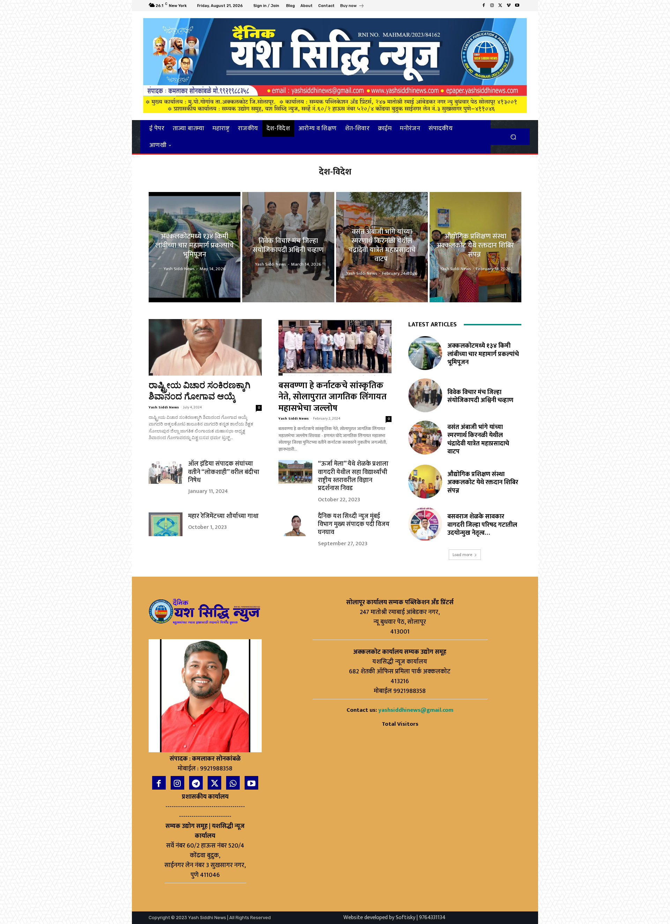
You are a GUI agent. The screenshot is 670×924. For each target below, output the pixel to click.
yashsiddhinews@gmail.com (415, 710)
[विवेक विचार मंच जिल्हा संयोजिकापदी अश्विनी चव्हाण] (288, 247)
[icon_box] (352, 6)
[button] (513, 136)
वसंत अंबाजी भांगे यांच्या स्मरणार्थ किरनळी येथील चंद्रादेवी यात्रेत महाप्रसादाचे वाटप (478, 439)
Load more (462, 554)
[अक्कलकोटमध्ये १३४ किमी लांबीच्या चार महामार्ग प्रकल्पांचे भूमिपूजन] (194, 247)
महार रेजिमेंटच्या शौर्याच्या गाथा (223, 516)
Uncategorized (280, 374)
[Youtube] (517, 5)
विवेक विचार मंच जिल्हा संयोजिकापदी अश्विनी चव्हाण (480, 396)
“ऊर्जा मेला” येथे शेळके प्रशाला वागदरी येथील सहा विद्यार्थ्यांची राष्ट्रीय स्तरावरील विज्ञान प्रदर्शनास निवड (353, 476)
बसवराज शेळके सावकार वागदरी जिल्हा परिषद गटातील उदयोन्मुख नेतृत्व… (482, 524)
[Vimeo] (509, 5)
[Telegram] (196, 783)
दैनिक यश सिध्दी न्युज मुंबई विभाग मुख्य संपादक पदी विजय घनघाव (353, 524)
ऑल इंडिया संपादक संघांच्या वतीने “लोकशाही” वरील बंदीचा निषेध (223, 472)
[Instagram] (492, 5)
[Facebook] (483, 5)
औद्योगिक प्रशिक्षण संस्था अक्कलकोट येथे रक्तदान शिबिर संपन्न (482, 482)
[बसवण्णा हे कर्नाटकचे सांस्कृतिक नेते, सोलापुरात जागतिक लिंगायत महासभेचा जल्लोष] (335, 347)
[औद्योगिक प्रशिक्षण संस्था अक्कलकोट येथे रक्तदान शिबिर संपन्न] (475, 247)
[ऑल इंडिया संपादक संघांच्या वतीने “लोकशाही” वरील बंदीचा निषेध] (166, 472)
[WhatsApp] (233, 783)
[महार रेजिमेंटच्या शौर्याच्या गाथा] (166, 524)
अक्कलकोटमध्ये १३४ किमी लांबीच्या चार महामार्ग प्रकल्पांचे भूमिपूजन (483, 354)
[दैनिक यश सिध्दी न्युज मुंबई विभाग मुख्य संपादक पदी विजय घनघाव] (295, 524)
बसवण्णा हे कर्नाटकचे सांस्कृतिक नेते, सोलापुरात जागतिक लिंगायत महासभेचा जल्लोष (332, 396)
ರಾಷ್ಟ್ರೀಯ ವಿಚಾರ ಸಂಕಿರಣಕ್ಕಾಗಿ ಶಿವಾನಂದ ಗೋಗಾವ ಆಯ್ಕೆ (199, 391)
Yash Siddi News (164, 407)
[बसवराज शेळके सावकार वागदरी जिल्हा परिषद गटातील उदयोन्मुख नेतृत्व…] (425, 524)
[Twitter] (500, 5)
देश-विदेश (151, 374)
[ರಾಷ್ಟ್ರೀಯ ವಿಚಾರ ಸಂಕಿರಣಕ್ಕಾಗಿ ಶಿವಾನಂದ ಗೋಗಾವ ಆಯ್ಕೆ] (205, 347)
